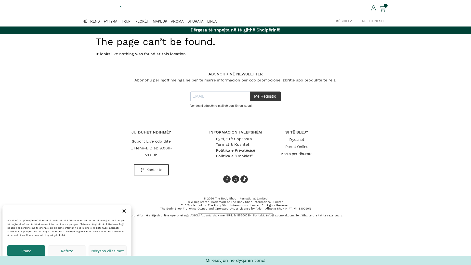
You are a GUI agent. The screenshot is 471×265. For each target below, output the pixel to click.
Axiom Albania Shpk (270, 208)
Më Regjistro (265, 96)
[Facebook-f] (227, 179)
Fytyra (110, 21)
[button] (124, 211)
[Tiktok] (244, 179)
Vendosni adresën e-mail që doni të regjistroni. (221, 105)
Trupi (126, 21)
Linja (212, 21)
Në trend (91, 21)
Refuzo (67, 251)
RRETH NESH (373, 21)
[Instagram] (235, 179)
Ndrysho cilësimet (107, 251)
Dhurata (195, 21)
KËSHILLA (344, 21)
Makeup (160, 21)
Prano (26, 251)
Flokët (142, 21)
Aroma (177, 21)
